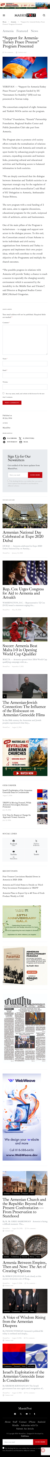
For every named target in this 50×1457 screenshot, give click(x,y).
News (34, 31)
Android (41, 1421)
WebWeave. (25, 1436)
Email (5, 370)
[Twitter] (21, 1414)
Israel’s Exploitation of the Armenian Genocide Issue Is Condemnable (17, 791)
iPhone (32, 1421)
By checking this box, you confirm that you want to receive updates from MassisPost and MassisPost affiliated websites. (25, 483)
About (8, 1421)
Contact (23, 1421)
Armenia (13, 22)
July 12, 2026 (7, 820)
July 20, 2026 (7, 810)
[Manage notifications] (43, 1450)
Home (4, 22)
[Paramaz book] (25, 965)
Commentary (16, 1194)
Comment (6, 323)
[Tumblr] (35, 1414)
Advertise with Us (29, 1425)
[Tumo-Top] (25, 5)
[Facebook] (15, 1414)
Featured (22, 31)
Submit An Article (25, 1428)
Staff (15, 1421)
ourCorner (31, 1366)
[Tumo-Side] (22, 921)
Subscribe (35, 475)
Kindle (15, 1425)
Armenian (7, 1194)
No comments (9, 52)
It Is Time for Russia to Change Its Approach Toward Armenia (17, 816)
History (31, 1257)
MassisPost (6, 428)
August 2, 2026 (7, 796)
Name (5, 359)
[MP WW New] (22, 1117)
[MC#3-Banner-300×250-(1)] (25, 757)
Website (5, 382)
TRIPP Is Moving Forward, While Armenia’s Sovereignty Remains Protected (17, 804)
